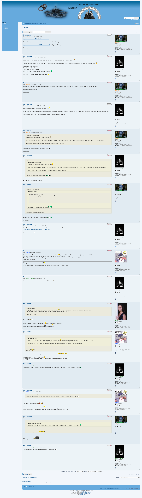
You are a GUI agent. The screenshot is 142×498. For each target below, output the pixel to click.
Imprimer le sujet (136, 23)
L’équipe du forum (102, 488)
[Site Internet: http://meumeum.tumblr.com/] (115, 78)
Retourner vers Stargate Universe (30, 477)
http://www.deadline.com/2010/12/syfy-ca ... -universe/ (36, 39)
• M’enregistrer (6, 27)
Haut (139, 53)
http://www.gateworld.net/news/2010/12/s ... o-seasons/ (36, 45)
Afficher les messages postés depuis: (68, 471)
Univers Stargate (34, 23)
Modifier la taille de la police (138, 23)
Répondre (24, 31)
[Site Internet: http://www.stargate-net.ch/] (115, 52)
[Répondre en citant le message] (109, 35)
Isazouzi (27, 305)
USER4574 (28, 252)
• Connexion (5, 28)
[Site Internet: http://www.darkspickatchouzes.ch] (115, 272)
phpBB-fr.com (83, 491)
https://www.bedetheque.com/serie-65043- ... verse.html (36, 229)
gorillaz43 (28, 36)
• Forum (4, 23)
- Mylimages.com (86, 492)
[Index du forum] (71, 20)
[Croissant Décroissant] (97, 471)
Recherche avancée (135, 19)
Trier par (85, 471)
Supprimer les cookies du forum (113, 488)
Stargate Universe (42, 23)
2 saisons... (26, 27)
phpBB (76, 490)
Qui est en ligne (26, 481)
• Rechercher (6, 26)
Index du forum (28, 23)
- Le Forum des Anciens (86, 493)
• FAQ (4, 24)
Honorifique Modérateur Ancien (44, 29)
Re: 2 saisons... (27, 56)
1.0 (82, 494)
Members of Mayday (32, 29)
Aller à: (117, 477)
